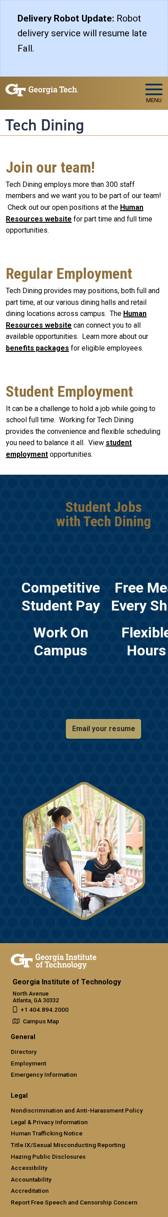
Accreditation (30, 1190)
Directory (24, 1051)
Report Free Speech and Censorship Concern (74, 1202)
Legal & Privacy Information (49, 1122)
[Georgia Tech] (53, 959)
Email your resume (103, 728)
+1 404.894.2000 (45, 1009)
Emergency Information (44, 1074)
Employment (28, 1063)
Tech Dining (44, 125)
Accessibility (29, 1167)
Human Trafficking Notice (46, 1133)
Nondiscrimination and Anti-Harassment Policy (77, 1110)
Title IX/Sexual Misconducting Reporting (68, 1144)
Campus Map (41, 1021)
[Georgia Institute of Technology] (41, 89)
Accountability (31, 1179)
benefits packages (37, 348)
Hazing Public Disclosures (48, 1156)
